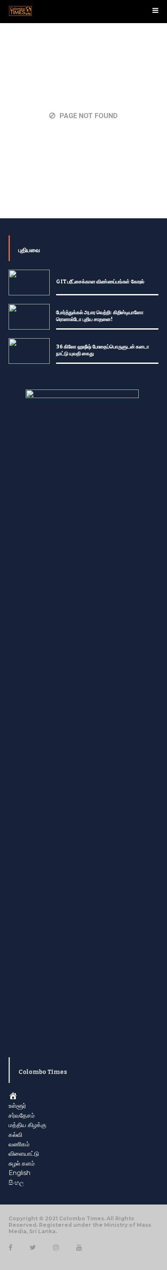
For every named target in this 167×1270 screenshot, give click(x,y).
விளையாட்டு (24, 1153)
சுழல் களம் (22, 1163)
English (19, 1173)
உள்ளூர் (17, 1105)
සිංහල (16, 1183)
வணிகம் (19, 1144)
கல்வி (15, 1135)
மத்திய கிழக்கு (27, 1125)
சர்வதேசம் (22, 1115)
